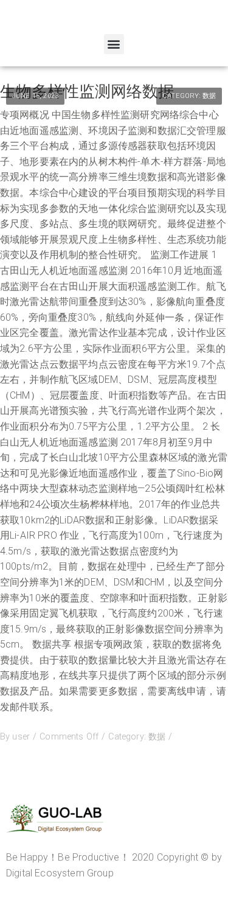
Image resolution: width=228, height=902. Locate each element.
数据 (209, 96)
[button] (114, 44)
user (21, 737)
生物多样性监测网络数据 (87, 91)
